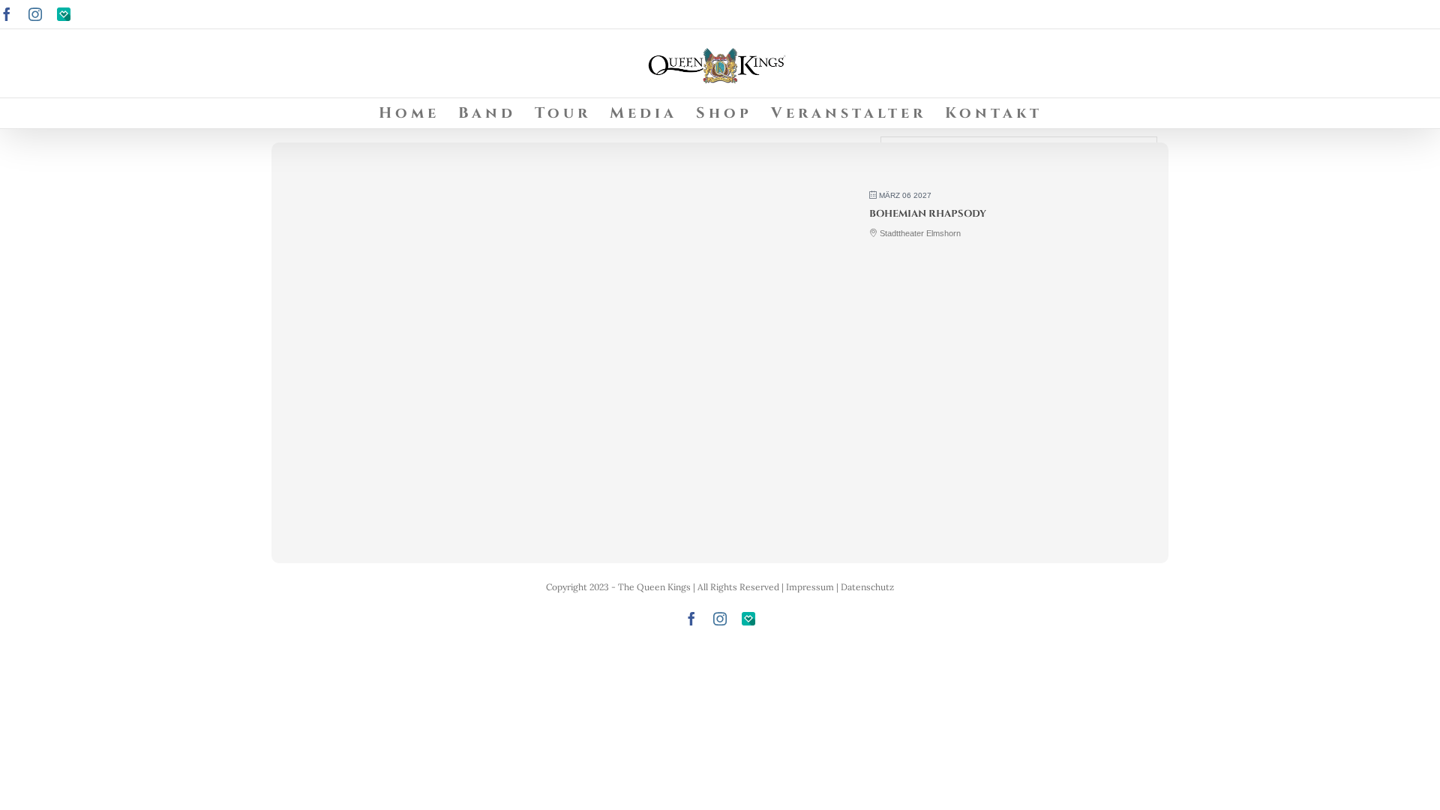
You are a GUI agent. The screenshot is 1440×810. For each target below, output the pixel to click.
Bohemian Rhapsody (927, 213)
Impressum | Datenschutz (840, 586)
